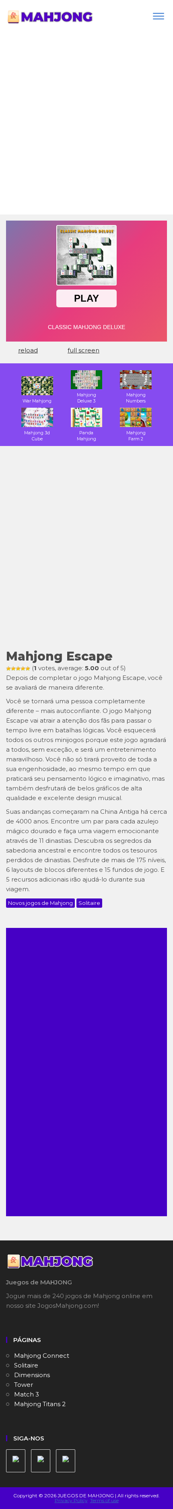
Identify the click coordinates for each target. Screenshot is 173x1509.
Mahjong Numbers (136, 398)
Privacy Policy (71, 1500)
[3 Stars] (18, 668)
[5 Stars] (27, 668)
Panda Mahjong (86, 435)
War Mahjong (37, 401)
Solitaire (89, 903)
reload (28, 350)
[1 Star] (8, 668)
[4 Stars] (23, 668)
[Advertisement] (86, 124)
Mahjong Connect (41, 1355)
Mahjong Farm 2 (136, 435)
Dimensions (32, 1375)
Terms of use (104, 1500)
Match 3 (26, 1394)
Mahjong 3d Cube (37, 435)
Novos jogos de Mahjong (40, 903)
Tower (23, 1384)
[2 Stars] (13, 668)
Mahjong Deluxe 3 (86, 398)
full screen (83, 350)
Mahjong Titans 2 (40, 1404)
